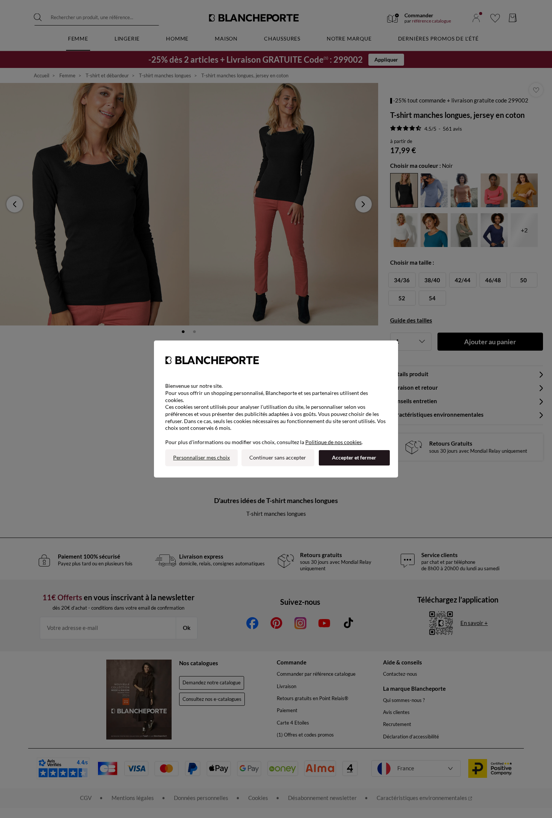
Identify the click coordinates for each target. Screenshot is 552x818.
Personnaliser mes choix (201, 457)
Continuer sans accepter (277, 457)
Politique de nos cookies (333, 442)
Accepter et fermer (354, 457)
